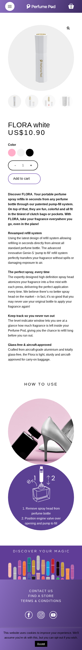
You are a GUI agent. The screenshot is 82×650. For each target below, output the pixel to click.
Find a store (41, 596)
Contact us (41, 591)
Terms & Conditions (41, 601)
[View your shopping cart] (71, 1)
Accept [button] (41, 643)
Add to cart (21, 178)
